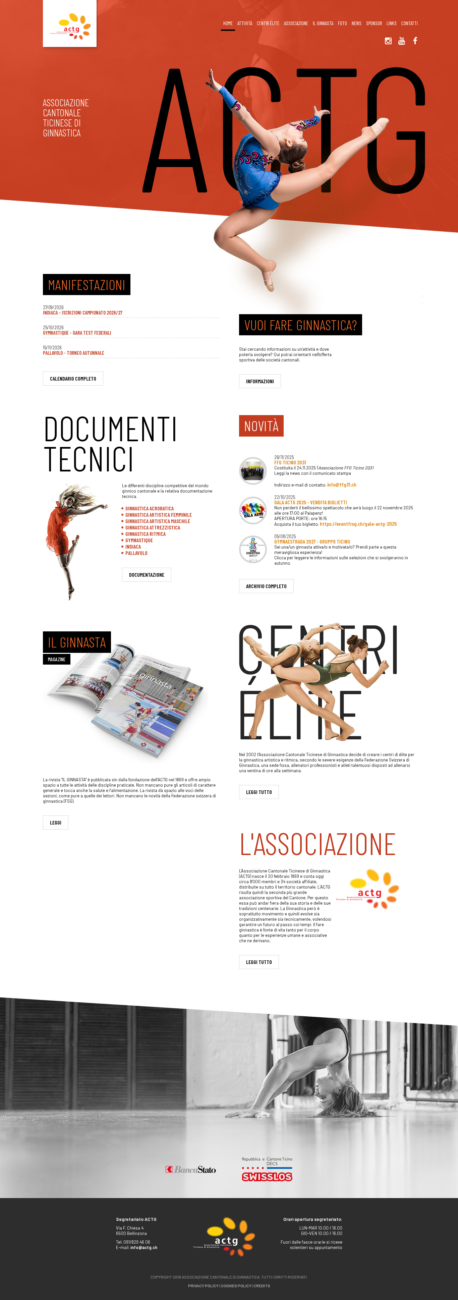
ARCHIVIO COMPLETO (266, 586)
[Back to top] (441, 1280)
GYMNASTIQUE (139, 540)
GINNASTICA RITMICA (145, 533)
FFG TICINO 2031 (290, 462)
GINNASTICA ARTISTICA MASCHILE (157, 521)
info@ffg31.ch (341, 484)
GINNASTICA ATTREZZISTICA (152, 527)
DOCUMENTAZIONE (146, 574)
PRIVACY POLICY (203, 1285)
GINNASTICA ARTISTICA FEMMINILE (158, 514)
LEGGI (55, 822)
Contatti (409, 23)
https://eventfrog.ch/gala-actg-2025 (358, 523)
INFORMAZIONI (260, 381)
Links (392, 23)
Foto (342, 23)
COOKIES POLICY (236, 1285)
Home (228, 23)
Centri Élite (268, 23)
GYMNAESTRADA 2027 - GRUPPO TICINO (312, 541)
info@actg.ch (143, 1247)
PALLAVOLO (136, 553)
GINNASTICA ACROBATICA (149, 508)
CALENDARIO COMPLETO (73, 378)
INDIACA (133, 546)
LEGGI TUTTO (259, 792)
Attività (244, 23)
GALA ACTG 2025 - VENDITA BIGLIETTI (310, 502)
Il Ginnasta (323, 23)
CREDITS (261, 1285)
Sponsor (374, 23)
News (356, 23)
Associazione (296, 23)
